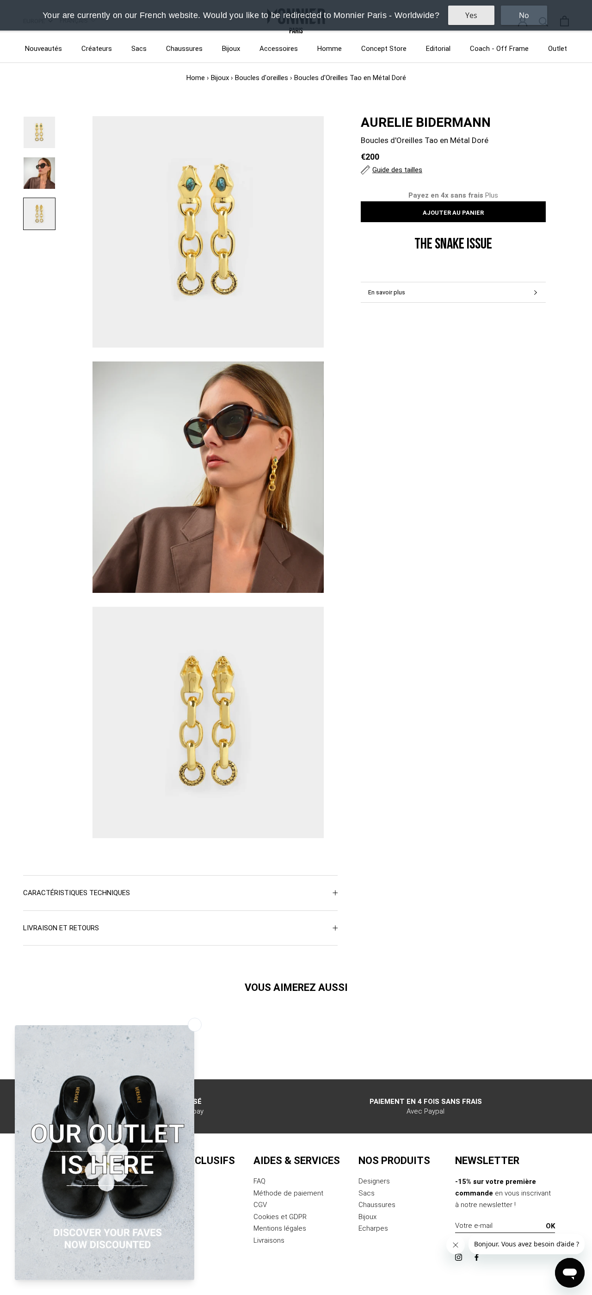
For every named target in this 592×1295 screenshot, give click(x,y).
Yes (471, 15)
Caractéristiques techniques (76, 893)
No (524, 15)
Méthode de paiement (288, 1193)
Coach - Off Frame (499, 48)
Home (195, 78)
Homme (329, 48)
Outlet (557, 48)
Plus (491, 195)
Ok (550, 1226)
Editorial (438, 48)
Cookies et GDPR (280, 1217)
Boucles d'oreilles (261, 78)
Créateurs (96, 48)
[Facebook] (476, 1257)
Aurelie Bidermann (426, 122)
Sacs (139, 48)
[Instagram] (458, 1257)
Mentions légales (279, 1228)
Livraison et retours (61, 928)
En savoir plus (386, 292)
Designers (374, 1181)
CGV (260, 1205)
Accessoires (278, 48)
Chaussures (184, 48)
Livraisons (268, 1240)
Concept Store (384, 48)
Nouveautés (43, 48)
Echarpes (373, 1228)
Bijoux (231, 48)
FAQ (259, 1181)
